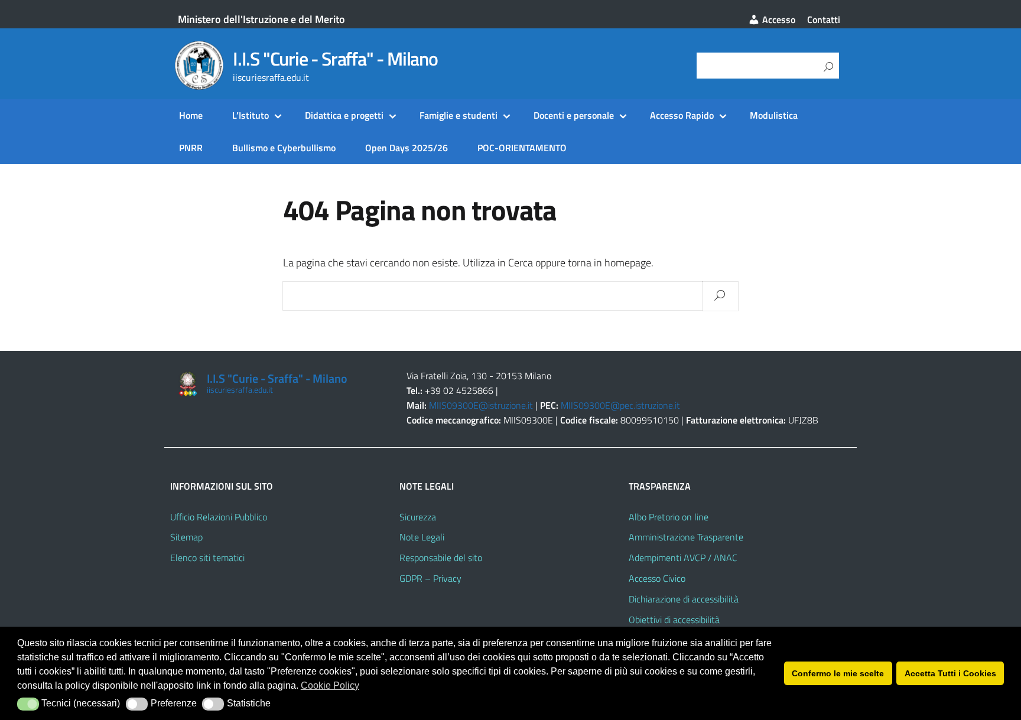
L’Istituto (250, 115)
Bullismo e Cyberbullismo (284, 148)
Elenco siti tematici (207, 557)
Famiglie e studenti (459, 115)
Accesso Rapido (682, 115)
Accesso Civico (657, 578)
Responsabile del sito (440, 557)
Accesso (777, 19)
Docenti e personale (574, 115)
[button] (28, 704)
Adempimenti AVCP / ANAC (683, 557)
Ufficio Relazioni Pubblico (218, 517)
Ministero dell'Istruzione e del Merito (261, 19)
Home (191, 115)
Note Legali (421, 537)
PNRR (191, 148)
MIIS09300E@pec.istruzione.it (620, 405)
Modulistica (774, 115)
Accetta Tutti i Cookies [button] (950, 673)
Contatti (823, 19)
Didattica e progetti (344, 115)
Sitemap (186, 537)
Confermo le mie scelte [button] (838, 673)
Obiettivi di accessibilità (674, 620)
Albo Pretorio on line (668, 517)
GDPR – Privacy (430, 578)
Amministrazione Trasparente (686, 537)
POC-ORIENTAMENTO (522, 148)
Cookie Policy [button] (330, 685)
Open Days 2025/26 (406, 148)
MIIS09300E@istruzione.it (481, 405)
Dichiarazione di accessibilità (684, 599)
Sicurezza (417, 517)
